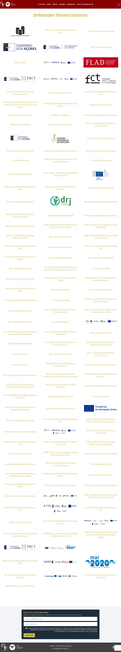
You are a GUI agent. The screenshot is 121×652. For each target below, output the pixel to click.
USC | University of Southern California (101, 258)
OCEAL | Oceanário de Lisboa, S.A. (101, 475)
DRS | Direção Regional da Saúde (20, 311)
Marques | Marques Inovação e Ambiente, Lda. (100, 115)
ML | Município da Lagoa (20, 160)
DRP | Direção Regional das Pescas (60, 247)
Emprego (62, 4)
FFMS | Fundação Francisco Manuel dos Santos (20, 431)
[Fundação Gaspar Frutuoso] (2, 4)
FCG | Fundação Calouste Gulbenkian (20, 151)
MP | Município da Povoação (101, 160)
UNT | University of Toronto (101, 268)
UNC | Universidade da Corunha (60, 354)
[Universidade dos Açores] (10, 4)
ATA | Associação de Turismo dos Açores (20, 279)
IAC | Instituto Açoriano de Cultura (20, 453)
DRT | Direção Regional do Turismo (60, 93)
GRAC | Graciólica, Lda (101, 396)
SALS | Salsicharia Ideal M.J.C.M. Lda (60, 396)
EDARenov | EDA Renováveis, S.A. (20, 115)
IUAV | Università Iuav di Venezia (60, 236)
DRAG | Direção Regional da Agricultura (20, 226)
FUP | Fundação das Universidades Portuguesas (20, 300)
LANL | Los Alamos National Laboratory (100, 31)
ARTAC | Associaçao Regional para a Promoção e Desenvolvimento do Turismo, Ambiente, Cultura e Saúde (20, 104)
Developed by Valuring (60, 648)
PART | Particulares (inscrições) (100, 47)
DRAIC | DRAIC (20, 62)
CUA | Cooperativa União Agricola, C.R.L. (60, 408)
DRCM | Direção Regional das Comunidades (60, 485)
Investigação (71, 4)
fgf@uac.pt (64, 631)
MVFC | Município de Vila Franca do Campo (100, 151)
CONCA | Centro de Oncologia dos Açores (20, 496)
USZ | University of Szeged (60, 300)
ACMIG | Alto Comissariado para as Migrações (101, 485)
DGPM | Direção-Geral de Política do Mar (20, 464)
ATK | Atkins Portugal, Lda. (60, 322)
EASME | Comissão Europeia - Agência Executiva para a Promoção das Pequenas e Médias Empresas (101, 534)
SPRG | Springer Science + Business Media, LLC (101, 364)
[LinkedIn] (113, 647)
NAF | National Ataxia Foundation (60, 258)
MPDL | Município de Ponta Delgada (101, 188)
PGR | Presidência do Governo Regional (101, 138)
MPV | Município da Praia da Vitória (20, 174)
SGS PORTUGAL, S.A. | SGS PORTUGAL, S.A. (20, 586)
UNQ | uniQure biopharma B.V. (101, 333)
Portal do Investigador (84, 4)
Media (49, 4)
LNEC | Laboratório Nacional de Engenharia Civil (101, 453)
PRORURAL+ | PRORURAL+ (60, 115)
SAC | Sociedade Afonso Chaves (100, 289)
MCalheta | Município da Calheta (101, 104)
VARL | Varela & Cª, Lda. (20, 364)
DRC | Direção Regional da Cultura (20, 343)
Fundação (41, 4)
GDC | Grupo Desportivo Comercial (20, 322)
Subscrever (29, 635)
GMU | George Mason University (20, 268)
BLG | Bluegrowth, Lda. (20, 354)
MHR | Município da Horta (60, 289)
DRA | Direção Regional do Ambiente (60, 215)
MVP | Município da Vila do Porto (60, 124)
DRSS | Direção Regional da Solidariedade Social (101, 201)
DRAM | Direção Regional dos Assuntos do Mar (101, 386)
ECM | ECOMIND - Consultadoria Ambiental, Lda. (20, 375)
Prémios (55, 4)
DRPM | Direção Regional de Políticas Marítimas (60, 151)
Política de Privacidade (91, 631)
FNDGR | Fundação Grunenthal (20, 522)
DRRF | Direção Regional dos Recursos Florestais (100, 215)
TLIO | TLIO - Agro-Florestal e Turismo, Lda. (20, 420)
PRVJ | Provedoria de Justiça (101, 464)
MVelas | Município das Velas (20, 124)
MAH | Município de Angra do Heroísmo (20, 201)
